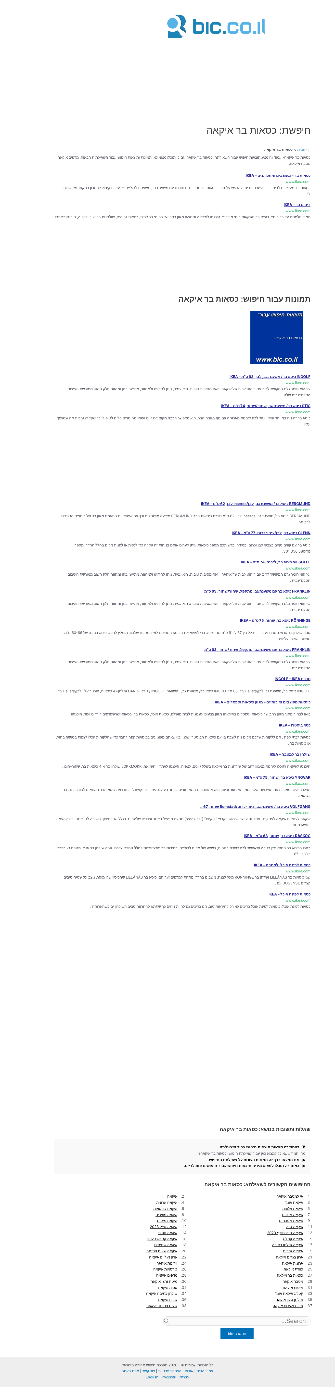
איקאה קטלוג (293, 1239)
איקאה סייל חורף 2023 (285, 1233)
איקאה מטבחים (291, 1220)
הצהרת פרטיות (169, 1371)
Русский (169, 1377)
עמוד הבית (204, 1371)
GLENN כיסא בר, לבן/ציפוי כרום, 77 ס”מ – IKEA (271, 533)
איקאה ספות (167, 1233)
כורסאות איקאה (165, 1269)
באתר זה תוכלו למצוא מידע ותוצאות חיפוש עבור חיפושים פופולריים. (241, 1166)
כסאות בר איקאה (290, 1275)
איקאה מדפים (292, 1214)
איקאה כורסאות (165, 1208)
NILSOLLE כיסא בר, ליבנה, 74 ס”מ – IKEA (275, 562)
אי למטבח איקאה (289, 1196)
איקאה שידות (293, 1251)
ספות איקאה (167, 1287)
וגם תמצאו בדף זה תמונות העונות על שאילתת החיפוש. (253, 1160)
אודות (189, 1371)
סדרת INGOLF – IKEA (292, 678)
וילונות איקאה (166, 1263)
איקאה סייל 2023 (163, 1226)
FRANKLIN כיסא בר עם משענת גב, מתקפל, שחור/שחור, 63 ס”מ (257, 591)
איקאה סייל (294, 1226)
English (152, 1377)
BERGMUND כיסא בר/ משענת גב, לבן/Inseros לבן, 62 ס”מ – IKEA (255, 503)
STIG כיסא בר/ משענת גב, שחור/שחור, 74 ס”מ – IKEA (265, 405)
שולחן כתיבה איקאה (161, 1293)
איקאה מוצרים (166, 1214)
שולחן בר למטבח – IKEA (290, 754)
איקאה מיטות (167, 1220)
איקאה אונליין (293, 1202)
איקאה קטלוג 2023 (162, 1239)
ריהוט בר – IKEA (297, 204)
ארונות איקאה (292, 1263)
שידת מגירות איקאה (288, 1305)
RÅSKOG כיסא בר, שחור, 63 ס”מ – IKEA (277, 835)
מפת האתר (130, 1371)
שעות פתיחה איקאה (161, 1305)
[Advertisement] (216, 74)
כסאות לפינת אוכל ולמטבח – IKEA (282, 865)
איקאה (172, 1196)
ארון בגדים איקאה (289, 1257)
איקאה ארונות (166, 1202)
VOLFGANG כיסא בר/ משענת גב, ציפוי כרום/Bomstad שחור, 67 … (255, 806)
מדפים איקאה (166, 1275)
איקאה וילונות (292, 1208)
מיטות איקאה (293, 1287)
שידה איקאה (167, 1299)
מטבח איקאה (293, 1281)
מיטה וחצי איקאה (164, 1281)
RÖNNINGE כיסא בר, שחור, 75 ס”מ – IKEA (275, 620)
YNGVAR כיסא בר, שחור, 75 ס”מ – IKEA (277, 777)
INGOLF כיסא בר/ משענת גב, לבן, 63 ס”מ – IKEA (270, 376)
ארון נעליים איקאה (163, 1257)
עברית (184, 1377)
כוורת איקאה (293, 1269)
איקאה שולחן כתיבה (287, 1245)
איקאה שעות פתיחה (161, 1251)
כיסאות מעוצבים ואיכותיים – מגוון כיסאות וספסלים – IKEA (262, 702)
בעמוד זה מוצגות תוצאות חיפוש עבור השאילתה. (259, 1147)
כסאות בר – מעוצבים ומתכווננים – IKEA (278, 175)
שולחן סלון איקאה (289, 1299)
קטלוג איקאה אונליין (287, 1293)
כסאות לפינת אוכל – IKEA (289, 894)
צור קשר (148, 1371)
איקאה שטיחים (165, 1245)
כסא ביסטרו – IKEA (294, 725)
